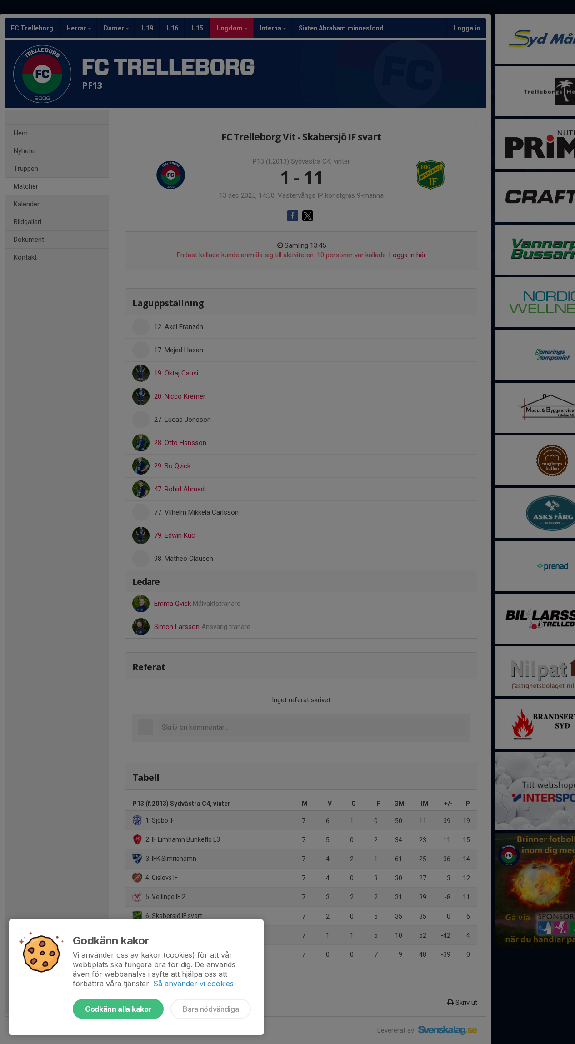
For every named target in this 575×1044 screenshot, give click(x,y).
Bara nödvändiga (211, 1009)
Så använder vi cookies (193, 983)
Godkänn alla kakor (118, 1009)
